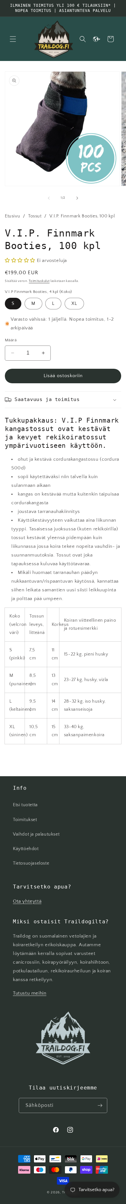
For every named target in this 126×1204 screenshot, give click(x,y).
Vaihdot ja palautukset (36, 834)
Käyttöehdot (26, 848)
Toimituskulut (39, 281)
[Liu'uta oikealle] (77, 198)
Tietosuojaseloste (31, 863)
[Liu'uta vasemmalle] (49, 198)
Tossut (35, 216)
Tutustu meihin (29, 993)
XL (74, 303)
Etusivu (12, 216)
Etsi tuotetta (25, 805)
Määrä (10, 340)
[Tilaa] (100, 1105)
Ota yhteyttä (27, 901)
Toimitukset (25, 819)
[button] (13, 39)
